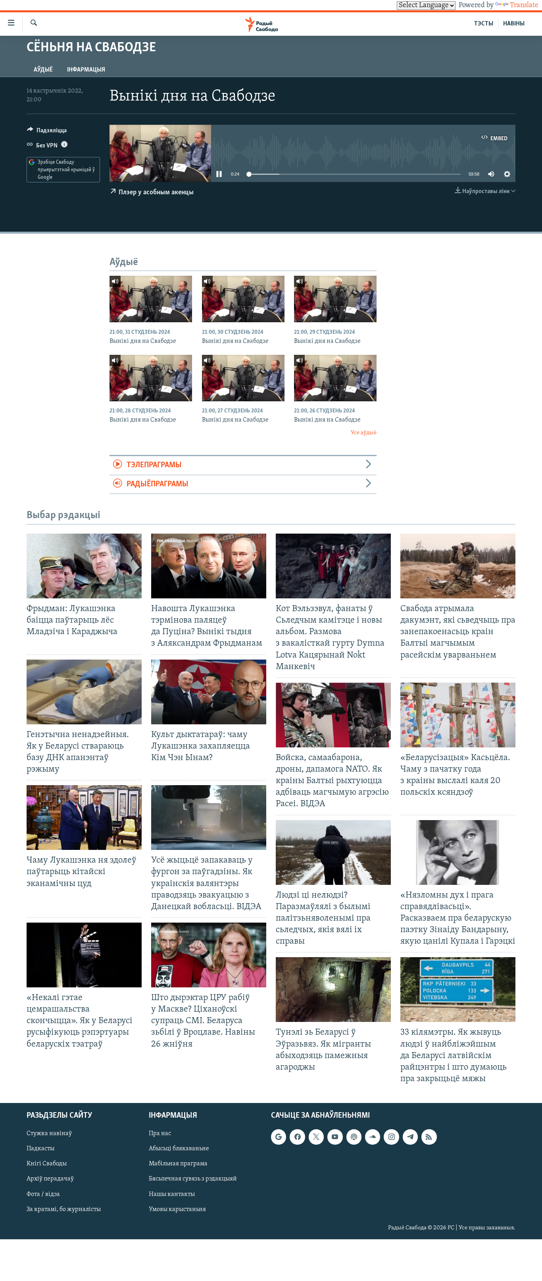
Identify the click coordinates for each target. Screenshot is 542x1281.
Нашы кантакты (172, 1194)
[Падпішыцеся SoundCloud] (372, 1136)
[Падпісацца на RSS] (428, 1136)
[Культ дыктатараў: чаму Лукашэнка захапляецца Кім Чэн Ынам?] (208, 692)
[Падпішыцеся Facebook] (297, 1136)
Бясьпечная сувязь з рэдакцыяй (193, 1179)
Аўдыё (43, 70)
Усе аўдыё (364, 433)
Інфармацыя (86, 70)
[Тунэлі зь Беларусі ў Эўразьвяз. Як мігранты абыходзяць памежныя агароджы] (333, 989)
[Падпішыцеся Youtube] (334, 1136)
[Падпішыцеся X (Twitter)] (316, 1136)
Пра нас (160, 1133)
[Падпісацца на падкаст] (353, 1136)
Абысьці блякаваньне (179, 1149)
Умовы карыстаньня (177, 1209)
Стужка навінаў (49, 1133)
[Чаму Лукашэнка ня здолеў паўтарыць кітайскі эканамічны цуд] (84, 817)
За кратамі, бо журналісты (64, 1209)
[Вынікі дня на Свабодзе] (151, 299)
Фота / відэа (43, 1194)
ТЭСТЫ (483, 24)
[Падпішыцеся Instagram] (391, 1136)
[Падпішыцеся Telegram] (410, 1136)
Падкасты (40, 1149)
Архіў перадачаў (50, 1179)
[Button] (47, 132)
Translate (524, 5)
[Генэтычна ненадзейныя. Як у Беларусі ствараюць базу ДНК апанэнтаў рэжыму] (84, 692)
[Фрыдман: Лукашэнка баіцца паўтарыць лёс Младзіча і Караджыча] (84, 566)
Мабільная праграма (178, 1164)
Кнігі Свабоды (47, 1164)
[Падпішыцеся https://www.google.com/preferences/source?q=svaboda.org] (278, 1136)
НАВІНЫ (514, 24)
